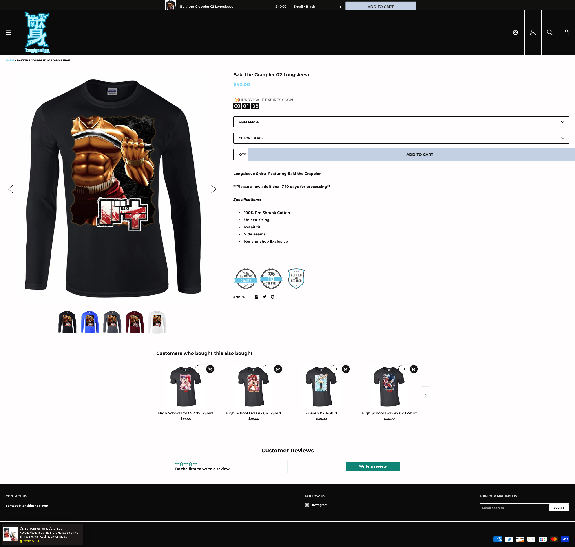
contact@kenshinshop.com (27, 505)
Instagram (320, 505)
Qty (242, 155)
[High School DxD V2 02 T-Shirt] (389, 386)
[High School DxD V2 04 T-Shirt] (253, 386)
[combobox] (311, 6)
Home (10, 60)
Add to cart (419, 155)
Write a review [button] (373, 466)
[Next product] (425, 395)
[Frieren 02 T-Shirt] (321, 386)
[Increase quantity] (346, 6)
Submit (559, 507)
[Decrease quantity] (334, 6)
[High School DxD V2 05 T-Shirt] (186, 386)
